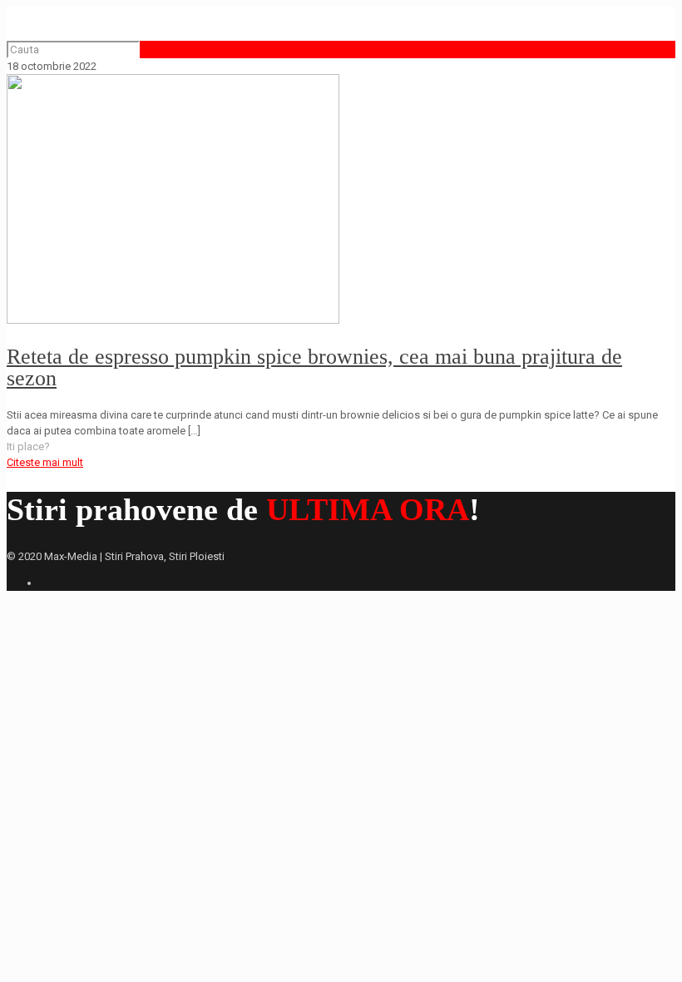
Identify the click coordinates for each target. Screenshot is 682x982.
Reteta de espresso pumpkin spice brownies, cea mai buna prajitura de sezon (314, 367)
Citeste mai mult (45, 462)
